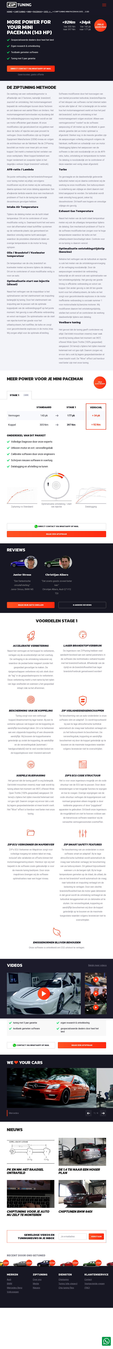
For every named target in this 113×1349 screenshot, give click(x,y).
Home (9, 11)
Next (103, 1113)
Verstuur (96, 1236)
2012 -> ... (48, 11)
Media (36, 1283)
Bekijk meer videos (97, 965)
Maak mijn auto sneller (31, 605)
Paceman (37, 11)
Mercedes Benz (14, 1287)
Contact (88, 1279)
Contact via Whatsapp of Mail (32, 1045)
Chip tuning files (66, 1287)
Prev (88, 1113)
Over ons (37, 1279)
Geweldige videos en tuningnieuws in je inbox (36, 1236)
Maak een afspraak (56, 534)
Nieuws (36, 1287)
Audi (9, 1279)
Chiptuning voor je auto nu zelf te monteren (28, 1213)
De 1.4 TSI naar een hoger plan (79, 1171)
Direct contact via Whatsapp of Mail (31, 68)
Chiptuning (19, 11)
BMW (9, 1283)
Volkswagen (13, 1292)
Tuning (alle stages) (68, 1283)
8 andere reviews (82, 605)
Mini (29, 11)
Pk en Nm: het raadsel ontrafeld (25, 1171)
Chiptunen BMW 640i (75, 1211)
